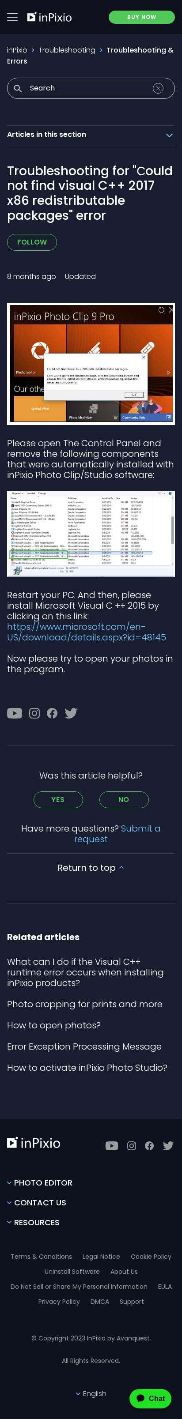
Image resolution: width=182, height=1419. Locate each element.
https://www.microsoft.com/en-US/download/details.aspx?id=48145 (86, 632)
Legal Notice (101, 1257)
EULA (165, 1287)
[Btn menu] (12, 17)
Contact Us (40, 1202)
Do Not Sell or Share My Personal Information (79, 1287)
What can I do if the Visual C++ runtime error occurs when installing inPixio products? (85, 972)
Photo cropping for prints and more (85, 1004)
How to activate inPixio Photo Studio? (87, 1067)
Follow (32, 242)
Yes (57, 799)
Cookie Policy (151, 1257)
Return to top (87, 868)
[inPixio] (49, 16)
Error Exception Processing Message (84, 1046)
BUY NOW (141, 17)
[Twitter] (71, 713)
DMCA (100, 1302)
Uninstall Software (72, 1272)
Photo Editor (43, 1182)
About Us (124, 1272)
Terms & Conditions (41, 1257)
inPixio (17, 50)
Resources (37, 1222)
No (124, 799)
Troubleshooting (66, 50)
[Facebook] (52, 713)
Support (132, 1302)
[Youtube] (14, 713)
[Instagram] (34, 713)
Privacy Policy (59, 1302)
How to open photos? (54, 1025)
